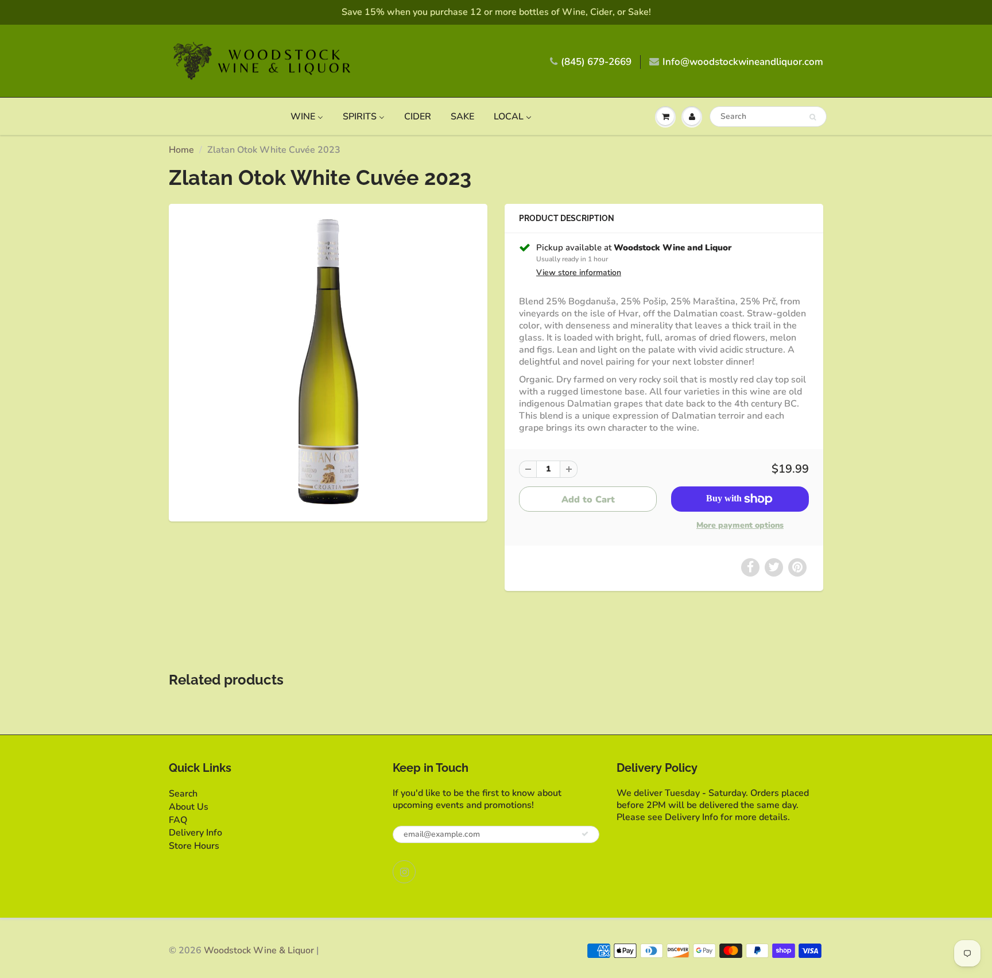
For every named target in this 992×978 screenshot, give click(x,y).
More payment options (740, 525)
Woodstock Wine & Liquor (259, 950)
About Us (188, 807)
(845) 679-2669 (596, 61)
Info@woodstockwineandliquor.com (742, 61)
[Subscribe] (585, 834)
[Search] (812, 117)
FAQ (178, 820)
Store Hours (194, 846)
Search (183, 793)
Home (181, 150)
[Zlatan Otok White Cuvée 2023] (328, 361)
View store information (578, 272)
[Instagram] (404, 871)
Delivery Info (195, 832)
